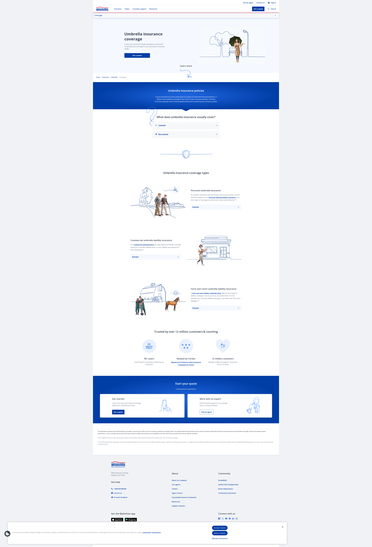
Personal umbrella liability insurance (222, 197)
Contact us (260, 3)
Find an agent (248, 3)
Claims (127, 9)
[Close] (283, 527)
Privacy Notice (156, 532)
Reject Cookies (219, 533)
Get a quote (137, 55)
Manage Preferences (220, 538)
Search (273, 9)
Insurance (117, 9)
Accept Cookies (220, 528)
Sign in (273, 3)
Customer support (139, 9)
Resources (153, 9)
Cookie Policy (147, 532)
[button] (7, 534)
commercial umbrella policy (144, 245)
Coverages (98, 15)
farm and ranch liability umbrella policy (206, 293)
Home (98, 77)
